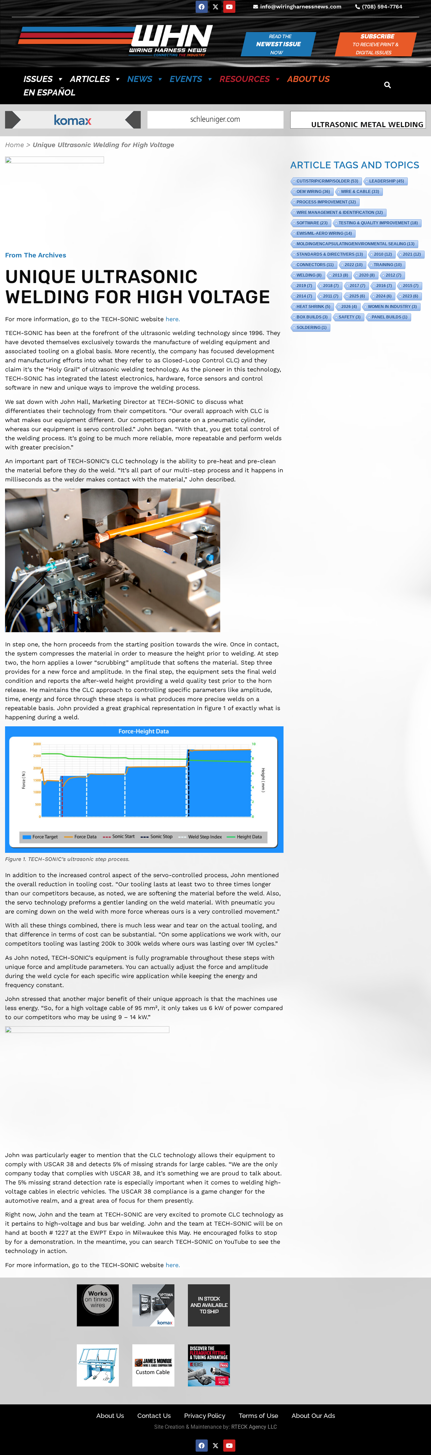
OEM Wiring (313, 191)
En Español (50, 92)
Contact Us (154, 1415)
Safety (350, 317)
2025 (357, 296)
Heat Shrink (313, 306)
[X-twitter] (215, 7)
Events (186, 79)
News (139, 79)
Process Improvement (326, 202)
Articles (90, 79)
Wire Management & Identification (340, 212)
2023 (410, 296)
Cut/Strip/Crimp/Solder (327, 181)
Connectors (315, 264)
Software (312, 223)
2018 (331, 285)
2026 (349, 306)
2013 (340, 275)
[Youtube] (229, 7)
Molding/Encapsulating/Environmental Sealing (356, 244)
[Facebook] (202, 7)
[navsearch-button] (387, 85)
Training (388, 264)
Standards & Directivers (330, 254)
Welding (309, 275)
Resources (245, 79)
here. (173, 319)
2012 (393, 275)
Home (14, 145)
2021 (412, 254)
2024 (384, 296)
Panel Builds (389, 317)
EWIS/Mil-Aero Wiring (324, 233)
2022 (354, 264)
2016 (384, 285)
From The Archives (35, 255)
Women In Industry (392, 306)
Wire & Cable (360, 191)
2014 (304, 296)
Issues (38, 79)
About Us (308, 79)
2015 (411, 285)
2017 (357, 285)
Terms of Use (258, 1415)
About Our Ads (313, 1415)
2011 (330, 296)
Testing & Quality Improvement (378, 223)
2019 (304, 285)
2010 (383, 254)
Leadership (386, 181)
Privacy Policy (204, 1415)
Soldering (312, 327)
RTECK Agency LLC (254, 1427)
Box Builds (312, 317)
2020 (367, 275)
